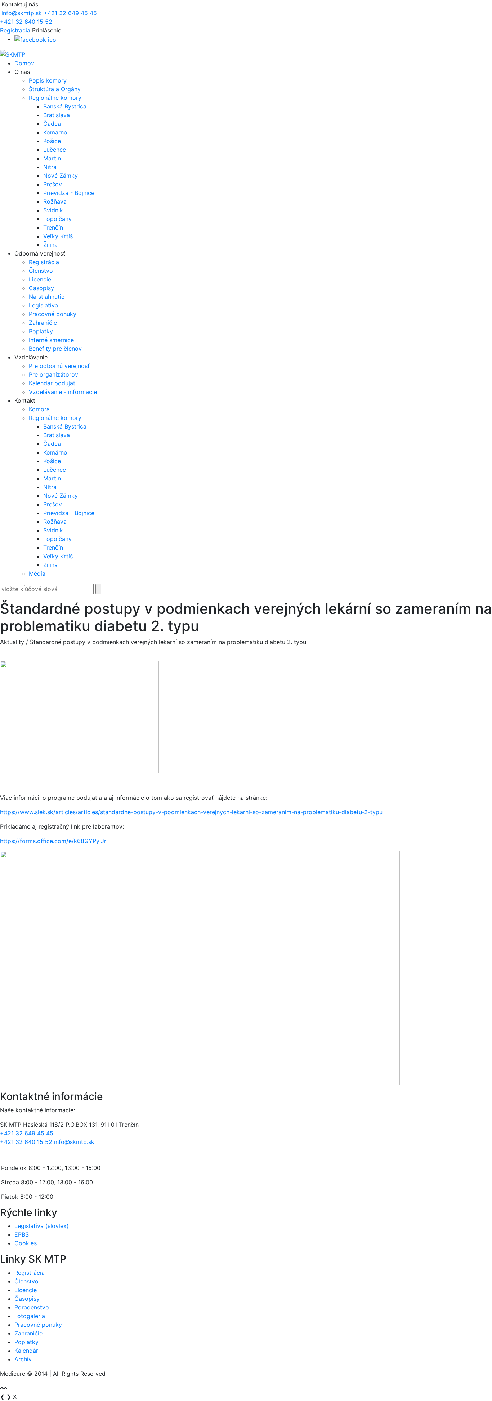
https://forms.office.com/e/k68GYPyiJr (53, 840)
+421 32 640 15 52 (26, 21)
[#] (35, 39)
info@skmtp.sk (21, 13)
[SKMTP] (12, 54)
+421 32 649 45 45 (70, 13)
